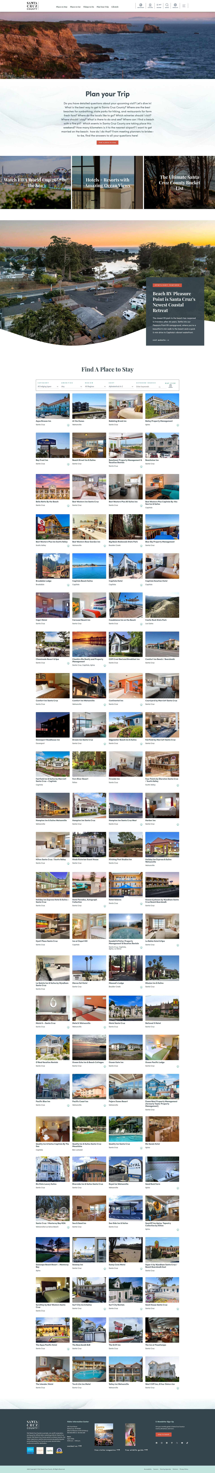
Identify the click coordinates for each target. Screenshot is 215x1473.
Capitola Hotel (116, 581)
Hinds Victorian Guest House (85, 860)
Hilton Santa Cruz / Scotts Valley (51, 860)
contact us (74, 1446)
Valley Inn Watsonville (119, 1384)
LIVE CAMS (150, 7)
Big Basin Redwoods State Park (123, 542)
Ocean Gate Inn (116, 1063)
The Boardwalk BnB (81, 1345)
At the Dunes (78, 421)
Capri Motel (41, 620)
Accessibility (148, 1469)
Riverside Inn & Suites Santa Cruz (87, 1184)
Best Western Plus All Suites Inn (123, 502)
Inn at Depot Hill (79, 941)
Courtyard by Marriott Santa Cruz (161, 701)
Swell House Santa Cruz (156, 1305)
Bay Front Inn (42, 460)
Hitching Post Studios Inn (120, 860)
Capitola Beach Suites (82, 581)
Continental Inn (116, 701)
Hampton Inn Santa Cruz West (123, 821)
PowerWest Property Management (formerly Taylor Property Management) (161, 1104)
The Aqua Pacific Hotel (46, 1345)
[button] (124, 432)
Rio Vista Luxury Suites (46, 1184)
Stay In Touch (163, 1434)
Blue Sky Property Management (160, 542)
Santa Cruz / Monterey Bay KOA (51, 1223)
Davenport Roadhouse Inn (48, 740)
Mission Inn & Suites (154, 983)
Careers (155, 1469)
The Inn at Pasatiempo (155, 1345)
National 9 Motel (153, 1023)
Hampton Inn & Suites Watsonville (51, 821)
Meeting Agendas (165, 1469)
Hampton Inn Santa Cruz (83, 821)
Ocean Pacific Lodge (154, 1063)
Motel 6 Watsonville (81, 1023)
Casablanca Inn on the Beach (122, 620)
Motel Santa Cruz (117, 1023)
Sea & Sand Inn (79, 1223)
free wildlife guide (136, 1450)
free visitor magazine (107, 1450)
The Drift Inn (114, 1345)
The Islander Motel (44, 1384)
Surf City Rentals (116, 1305)
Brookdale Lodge (43, 581)
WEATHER (159, 7)
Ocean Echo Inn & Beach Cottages (88, 1063)
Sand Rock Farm (152, 1184)
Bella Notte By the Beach (47, 502)
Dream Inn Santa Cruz (82, 740)
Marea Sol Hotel (79, 983)
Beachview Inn (152, 460)
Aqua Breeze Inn (43, 421)
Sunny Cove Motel (117, 1265)
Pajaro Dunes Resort (118, 1102)
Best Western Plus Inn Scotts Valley (52, 542)
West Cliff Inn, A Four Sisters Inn (160, 1384)
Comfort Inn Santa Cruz (47, 701)
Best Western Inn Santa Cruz (85, 502)
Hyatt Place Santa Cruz (47, 941)
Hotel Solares (115, 900)
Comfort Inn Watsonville (83, 701)
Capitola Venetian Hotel (156, 581)
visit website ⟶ (161, 340)
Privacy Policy (184, 1469)
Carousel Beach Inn (81, 620)
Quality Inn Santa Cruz (119, 1144)
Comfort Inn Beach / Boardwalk (160, 659)
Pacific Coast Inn (80, 1102)
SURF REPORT (140, 7)
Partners (175, 1469)
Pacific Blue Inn (43, 1102)
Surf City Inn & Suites (82, 1305)
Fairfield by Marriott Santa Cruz (160, 740)
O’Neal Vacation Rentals (47, 1063)
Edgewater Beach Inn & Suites (123, 740)
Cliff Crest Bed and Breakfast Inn (124, 659)
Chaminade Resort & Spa (47, 659)
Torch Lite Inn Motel (81, 1384)
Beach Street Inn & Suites (84, 460)
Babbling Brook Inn (117, 421)
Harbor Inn (150, 821)
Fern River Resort (80, 779)
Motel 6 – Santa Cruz (45, 1023)
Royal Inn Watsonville (118, 1184)
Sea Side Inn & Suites (118, 1223)
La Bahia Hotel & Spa (155, 941)
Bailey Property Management (159, 421)
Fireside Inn (114, 779)
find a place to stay (107, 142)
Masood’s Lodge (116, 983)
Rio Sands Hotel (152, 1144)
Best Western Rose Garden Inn (86, 542)
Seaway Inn (77, 1265)
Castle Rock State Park (156, 620)
